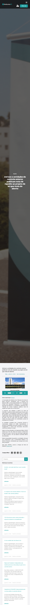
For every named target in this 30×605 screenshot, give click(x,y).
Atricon (13, 397)
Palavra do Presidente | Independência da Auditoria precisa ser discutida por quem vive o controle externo (15, 565)
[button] (26, 2)
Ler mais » (6, 481)
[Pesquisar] (26, 459)
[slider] (9, 393)
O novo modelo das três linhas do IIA (12, 540)
